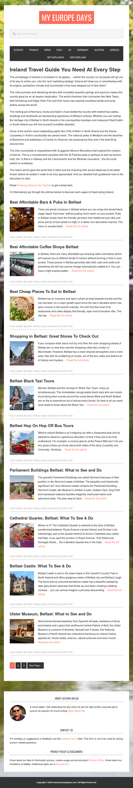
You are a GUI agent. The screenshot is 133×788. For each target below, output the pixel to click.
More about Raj (76, 710)
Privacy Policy (96, 760)
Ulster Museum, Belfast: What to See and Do (51, 614)
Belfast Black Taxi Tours (32, 380)
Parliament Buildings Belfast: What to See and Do (56, 470)
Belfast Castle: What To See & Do (40, 566)
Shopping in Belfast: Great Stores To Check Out (54, 336)
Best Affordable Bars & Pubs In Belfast (45, 202)
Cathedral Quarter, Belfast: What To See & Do (51, 518)
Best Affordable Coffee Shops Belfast (44, 246)
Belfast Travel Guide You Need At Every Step (48, 237)
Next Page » (35, 666)
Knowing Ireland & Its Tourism (34, 185)
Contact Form (69, 738)
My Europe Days (66, 17)
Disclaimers (62, 764)
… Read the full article (75, 226)
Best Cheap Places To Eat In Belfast (43, 291)
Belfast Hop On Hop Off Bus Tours (41, 425)
